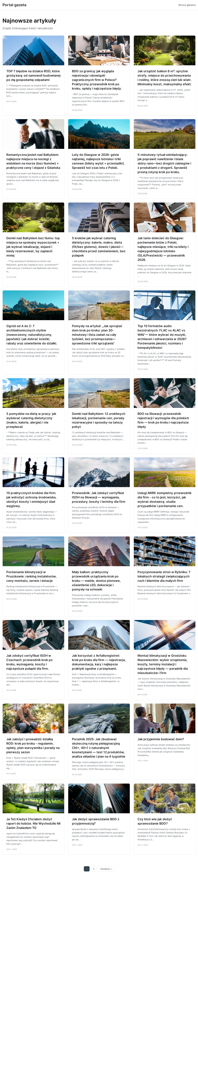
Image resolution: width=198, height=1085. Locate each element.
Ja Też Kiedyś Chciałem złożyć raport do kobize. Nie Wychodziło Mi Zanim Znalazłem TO (33, 823)
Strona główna (187, 4)
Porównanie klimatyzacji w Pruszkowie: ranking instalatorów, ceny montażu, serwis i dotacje (31, 576)
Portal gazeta (14, 5)
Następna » (106, 869)
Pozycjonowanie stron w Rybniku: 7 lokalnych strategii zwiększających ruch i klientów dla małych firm (164, 576)
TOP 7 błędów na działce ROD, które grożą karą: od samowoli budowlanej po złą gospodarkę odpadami (33, 75)
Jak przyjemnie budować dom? (161, 739)
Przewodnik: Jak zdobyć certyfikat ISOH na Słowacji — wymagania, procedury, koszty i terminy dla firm (98, 497)
